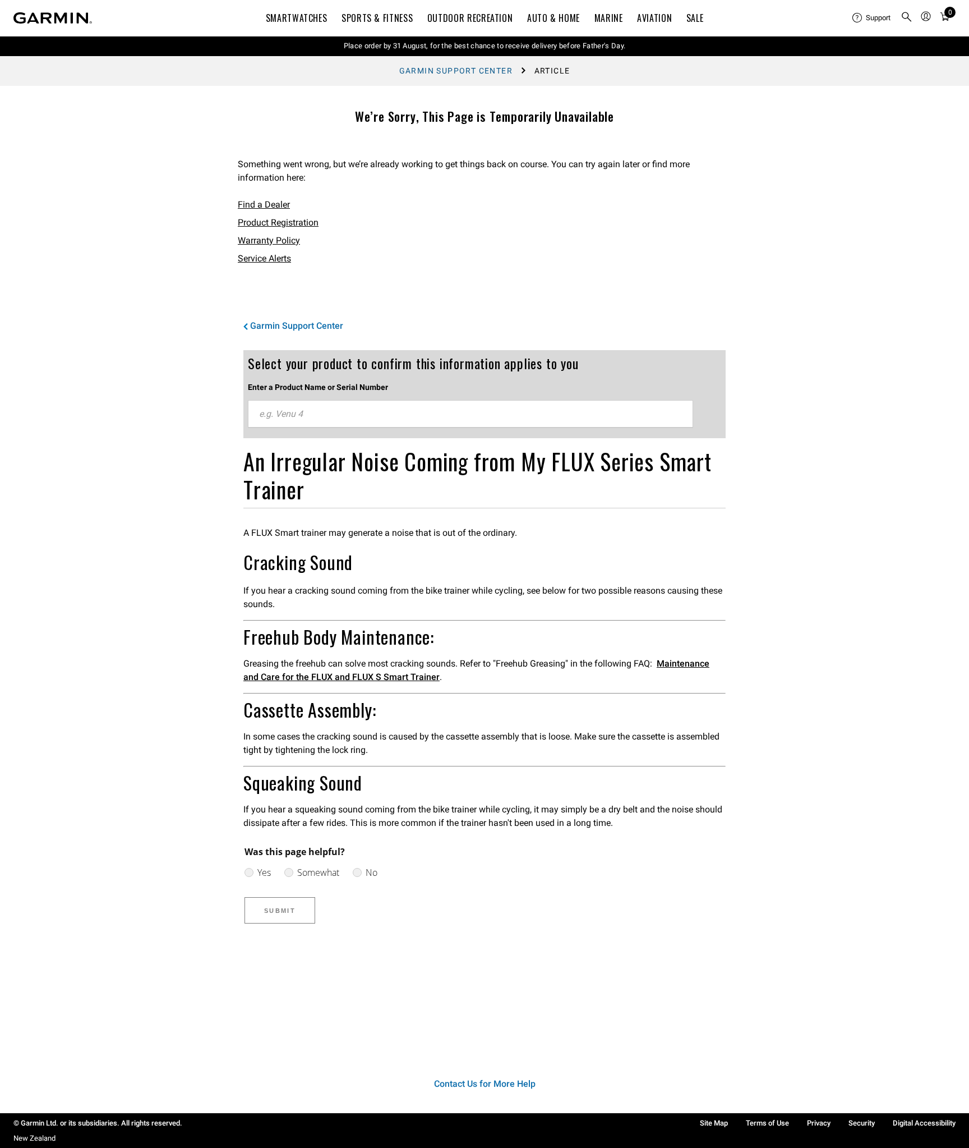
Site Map (714, 1123)
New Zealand (34, 1138)
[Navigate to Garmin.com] (52, 18)
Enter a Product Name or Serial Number (318, 387)
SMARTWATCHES (296, 18)
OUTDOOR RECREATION (470, 18)
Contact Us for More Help (485, 1083)
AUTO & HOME (553, 18)
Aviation (654, 18)
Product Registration (278, 222)
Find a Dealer (264, 204)
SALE (695, 18)
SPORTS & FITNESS (377, 18)
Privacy (818, 1123)
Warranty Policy (269, 240)
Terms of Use (767, 1123)
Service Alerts (264, 258)
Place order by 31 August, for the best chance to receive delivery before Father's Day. (485, 46)
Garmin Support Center (456, 70)
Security (861, 1123)
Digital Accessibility (924, 1123)
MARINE (608, 18)
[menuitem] (872, 18)
